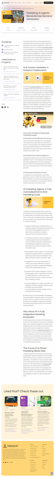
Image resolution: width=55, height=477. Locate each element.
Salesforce (44, 462)
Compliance (32, 466)
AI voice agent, (47, 364)
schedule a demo (48, 2)
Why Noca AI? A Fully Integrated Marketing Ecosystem (11, 53)
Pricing (12, 2)
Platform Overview (34, 446)
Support (44, 448)
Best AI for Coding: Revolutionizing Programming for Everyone (11, 430)
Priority (43, 468)
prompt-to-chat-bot (43, 330)
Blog (16, 2)
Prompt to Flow (33, 452)
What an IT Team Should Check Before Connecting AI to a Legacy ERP (11, 68)
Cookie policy (33, 468)
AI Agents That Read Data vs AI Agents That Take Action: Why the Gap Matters (11, 78)
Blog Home (4, 8)
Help (23, 2)
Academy (44, 450)
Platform (28, 2)
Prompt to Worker (33, 450)
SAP (43, 466)
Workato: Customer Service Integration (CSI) (43, 429)
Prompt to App (33, 455)
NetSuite (44, 464)
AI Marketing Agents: (8, 49)
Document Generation (34, 457)
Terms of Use (32, 464)
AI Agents (9, 8)
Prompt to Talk (33, 448)
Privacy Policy (33, 462)
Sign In (40, 2)
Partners (19, 2)
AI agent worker (47, 47)
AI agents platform (35, 86)
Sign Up (36, 2)
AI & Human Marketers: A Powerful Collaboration (11, 46)
